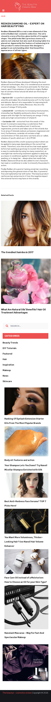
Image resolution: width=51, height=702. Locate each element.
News (5, 375)
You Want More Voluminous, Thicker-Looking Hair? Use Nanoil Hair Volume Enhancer (23, 541)
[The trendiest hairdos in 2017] (26, 223)
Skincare (7, 381)
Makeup (7, 370)
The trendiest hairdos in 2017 (17, 252)
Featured (7, 353)
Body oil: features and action (19, 460)
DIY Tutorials (9, 348)
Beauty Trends (10, 342)
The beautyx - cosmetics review (17, 692)
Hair (3, 16)
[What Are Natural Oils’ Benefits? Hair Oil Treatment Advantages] (26, 281)
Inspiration (8, 364)
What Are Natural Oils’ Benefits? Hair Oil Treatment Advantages (23, 311)
